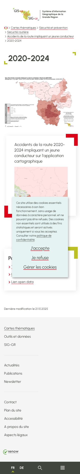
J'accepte (40, 248)
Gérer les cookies (40, 267)
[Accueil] (6, 28)
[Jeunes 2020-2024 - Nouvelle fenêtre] (41, 190)
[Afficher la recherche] (40, 468)
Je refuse (40, 257)
